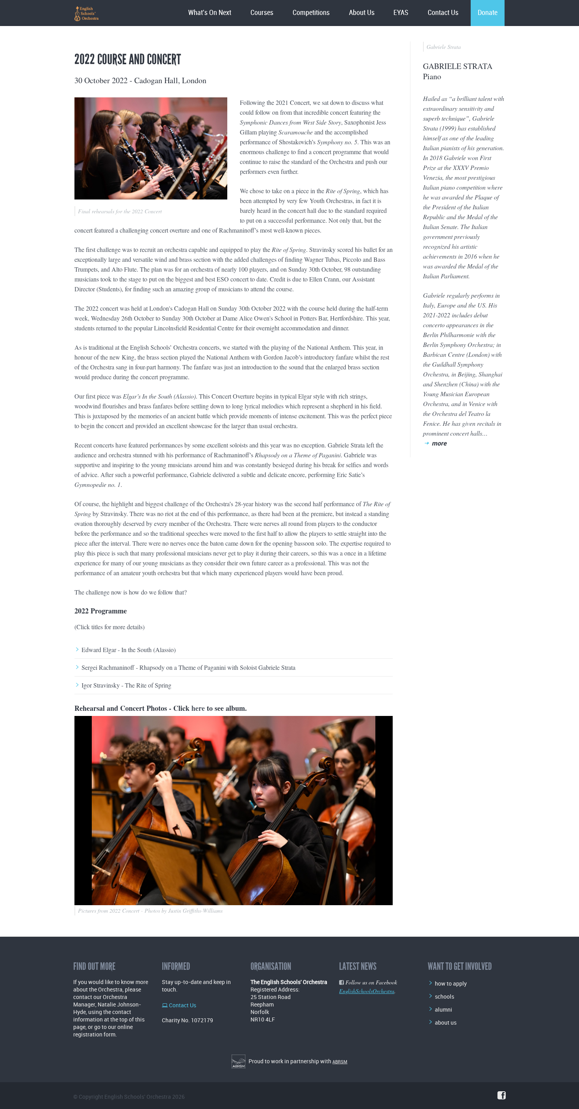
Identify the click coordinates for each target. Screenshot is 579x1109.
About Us (362, 13)
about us (446, 1022)
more (439, 443)
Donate (487, 13)
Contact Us (443, 13)
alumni (443, 1009)
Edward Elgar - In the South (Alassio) (129, 650)
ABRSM (339, 1061)
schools (444, 996)
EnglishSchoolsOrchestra (366, 991)
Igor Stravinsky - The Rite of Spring (126, 685)
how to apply (451, 983)
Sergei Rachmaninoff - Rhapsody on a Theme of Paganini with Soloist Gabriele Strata (188, 667)
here (198, 708)
